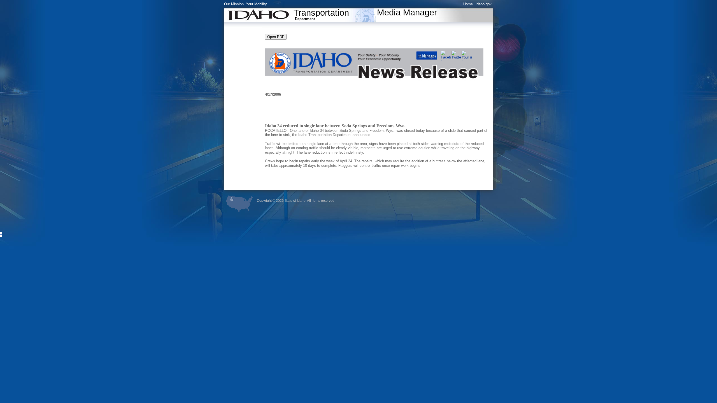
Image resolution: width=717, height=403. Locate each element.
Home (468, 4)
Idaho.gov (484, 4)
